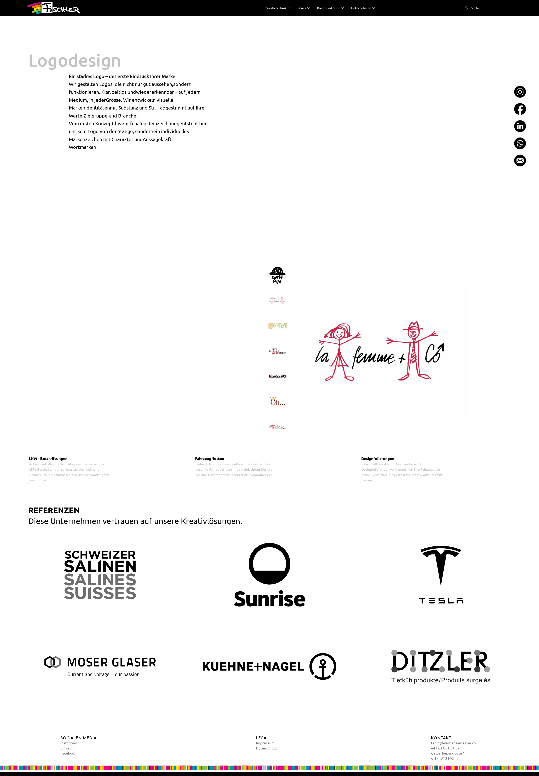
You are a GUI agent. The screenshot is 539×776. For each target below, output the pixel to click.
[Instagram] (520, 92)
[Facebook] (520, 109)
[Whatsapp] (520, 143)
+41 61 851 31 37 (445, 748)
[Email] (520, 160)
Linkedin (68, 748)
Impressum (265, 743)
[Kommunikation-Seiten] (343, 8)
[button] (100, 575)
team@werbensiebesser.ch (453, 743)
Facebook (68, 753)
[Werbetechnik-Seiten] (289, 8)
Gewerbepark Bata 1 (448, 753)
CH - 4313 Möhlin (445, 758)
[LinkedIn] (520, 126)
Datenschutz (266, 748)
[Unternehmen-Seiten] (373, 8)
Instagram (68, 743)
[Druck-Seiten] (308, 8)
